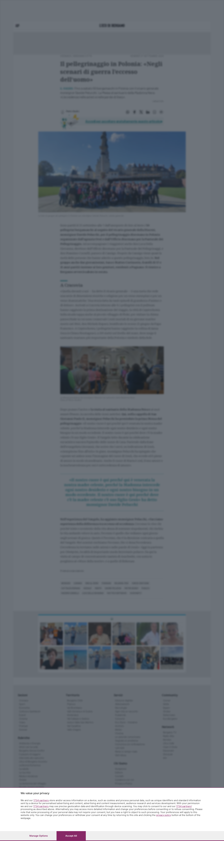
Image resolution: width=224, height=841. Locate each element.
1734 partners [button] (41, 800)
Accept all (71, 835)
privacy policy (163, 815)
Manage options (38, 835)
